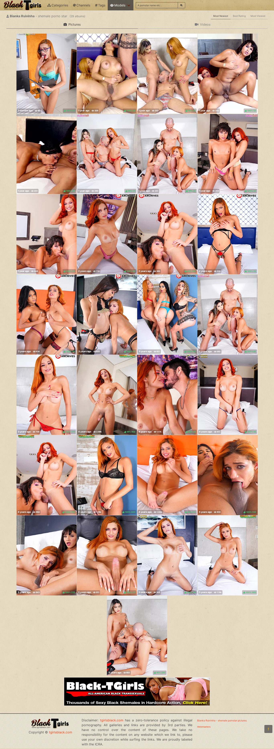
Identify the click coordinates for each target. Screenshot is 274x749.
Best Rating (239, 15)
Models (119, 5)
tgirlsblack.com (60, 732)
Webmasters (204, 726)
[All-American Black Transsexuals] (137, 705)
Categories (60, 5)
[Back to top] (268, 729)
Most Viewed (258, 15)
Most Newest (220, 15)
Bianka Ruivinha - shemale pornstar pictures (222, 720)
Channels (83, 5)
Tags (101, 5)
